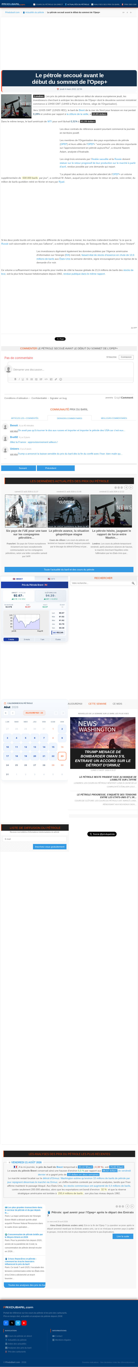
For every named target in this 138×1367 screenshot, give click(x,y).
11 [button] (16, 747)
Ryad (61, 181)
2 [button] (62, 729)
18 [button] (16, 756)
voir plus (14, 431)
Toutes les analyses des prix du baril (28, 1286)
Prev (126, 487)
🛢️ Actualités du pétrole (77, 4)
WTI (49, 121)
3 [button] (7, 738)
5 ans (58, 639)
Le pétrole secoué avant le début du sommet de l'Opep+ (69, 78)
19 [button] (25, 756)
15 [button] (53, 747)
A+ (123, 12)
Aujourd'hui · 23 (34, 713)
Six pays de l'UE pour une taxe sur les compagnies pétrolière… (26, 534)
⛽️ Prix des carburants (15, 1352)
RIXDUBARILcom (18, 1307)
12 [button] (25, 747)
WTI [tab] (51, 579)
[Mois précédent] (12, 712)
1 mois (11, 639)
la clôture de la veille (77, 114)
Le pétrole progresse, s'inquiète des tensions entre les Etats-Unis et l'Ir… (106, 796)
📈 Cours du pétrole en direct (48, 4)
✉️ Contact (57, 1336)
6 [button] (34, 738)
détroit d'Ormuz (51, 1178)
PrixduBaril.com (12, 1362)
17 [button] (7, 756)
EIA (67, 255)
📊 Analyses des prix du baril (105, 4)
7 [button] (44, 738)
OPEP (64, 144)
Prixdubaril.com (12, 12)
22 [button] (53, 756)
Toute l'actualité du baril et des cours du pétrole (69, 569)
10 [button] (7, 747)
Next (131, 487)
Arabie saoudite (100, 159)
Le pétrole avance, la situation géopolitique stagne (69, 532)
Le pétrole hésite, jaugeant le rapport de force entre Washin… (111, 534)
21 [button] (44, 756)
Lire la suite (123, 1236)
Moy (55, 633)
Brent (82, 110)
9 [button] (62, 738)
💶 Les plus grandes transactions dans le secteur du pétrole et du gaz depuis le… (23, 1210)
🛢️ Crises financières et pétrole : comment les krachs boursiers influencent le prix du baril (20, 1261)
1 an (42, 639)
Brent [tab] (18, 579)
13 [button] (34, 747)
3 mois (27, 639)
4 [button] (16, 738)
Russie (118, 159)
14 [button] (44, 747)
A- (131, 12)
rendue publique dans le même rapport (84, 273)
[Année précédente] (5, 712)
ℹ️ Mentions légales (61, 1340)
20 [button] (34, 756)
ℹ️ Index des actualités (15, 1344)
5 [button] (25, 738)
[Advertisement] (69, 44)
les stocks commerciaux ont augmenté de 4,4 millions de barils (97, 1185)
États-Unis (64, 258)
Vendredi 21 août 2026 (26, 1162)
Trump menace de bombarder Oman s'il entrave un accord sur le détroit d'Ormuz (103, 758)
